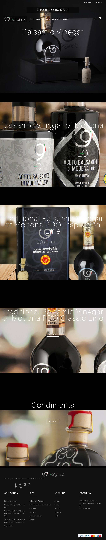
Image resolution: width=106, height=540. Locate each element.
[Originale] (53, 474)
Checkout (58, 512)
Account (58, 501)
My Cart (57, 508)
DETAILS (53, 48)
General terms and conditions (40, 505)
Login (57, 516)
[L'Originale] (16, 19)
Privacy (32, 520)
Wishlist (57, 505)
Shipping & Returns (37, 501)
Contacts (33, 512)
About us (33, 508)
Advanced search (36, 516)
